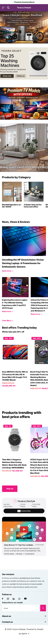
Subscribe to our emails (12, 602)
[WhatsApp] (19, 599)
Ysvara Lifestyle (26, 501)
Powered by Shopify (34, 629)
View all (9, 489)
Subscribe (43, 608)
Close (24, 616)
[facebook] (2, 599)
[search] (8, 8)
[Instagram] (8, 599)
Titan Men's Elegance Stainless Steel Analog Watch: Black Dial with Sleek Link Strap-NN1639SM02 (14, 463)
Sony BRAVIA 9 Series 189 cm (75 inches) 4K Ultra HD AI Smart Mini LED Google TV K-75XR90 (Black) (15, 376)
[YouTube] (25, 599)
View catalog (3, 8)
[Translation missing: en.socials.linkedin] (14, 599)
